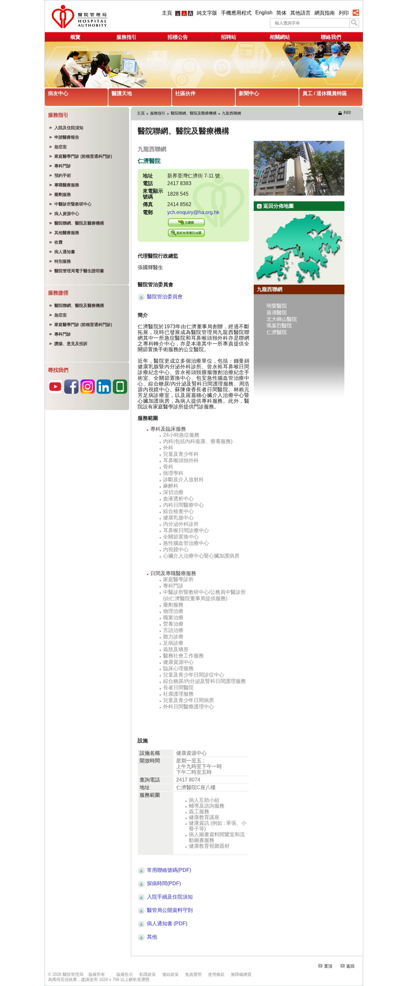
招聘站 (228, 37)
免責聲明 (193, 974)
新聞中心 (249, 93)
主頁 (167, 13)
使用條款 (216, 974)
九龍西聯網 (231, 113)
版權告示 (124, 974)
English (263, 12)
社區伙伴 (185, 93)
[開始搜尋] (354, 23)
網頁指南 (324, 13)
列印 (344, 13)
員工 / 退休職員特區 (324, 93)
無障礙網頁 (241, 974)
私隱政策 (147, 974)
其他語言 (300, 13)
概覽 (75, 37)
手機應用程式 (236, 13)
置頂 (328, 966)
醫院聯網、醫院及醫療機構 (194, 113)
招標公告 (178, 37)
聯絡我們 (331, 37)
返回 (350, 966)
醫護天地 (122, 93)
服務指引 (126, 37)
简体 (281, 13)
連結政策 (170, 974)
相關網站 (280, 37)
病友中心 (58, 93)
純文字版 (207, 13)
